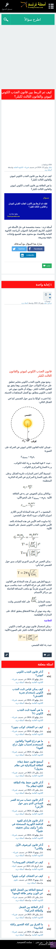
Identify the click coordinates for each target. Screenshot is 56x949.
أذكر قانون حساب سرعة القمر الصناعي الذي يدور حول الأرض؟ (26, 803)
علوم (16, 880)
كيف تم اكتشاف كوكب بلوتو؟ (27, 876)
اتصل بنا (49, 942)
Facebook (38, 249)
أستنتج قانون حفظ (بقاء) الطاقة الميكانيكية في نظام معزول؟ (29, 765)
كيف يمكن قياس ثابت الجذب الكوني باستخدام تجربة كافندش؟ (27, 693)
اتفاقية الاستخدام (46, 944)
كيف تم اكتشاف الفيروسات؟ (27, 862)
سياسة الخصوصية (24, 942)
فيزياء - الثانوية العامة (21, 167)
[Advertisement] (28, 58)
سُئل (50, 167)
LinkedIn (30, 255)
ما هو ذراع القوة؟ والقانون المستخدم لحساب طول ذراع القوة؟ (28, 745)
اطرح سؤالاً (32, 19)
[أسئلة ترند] (33, 4)
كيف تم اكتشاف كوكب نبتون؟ (27, 727)
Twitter (21, 249)
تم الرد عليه (48, 303)
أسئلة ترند (20, 682)
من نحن (39, 942)
